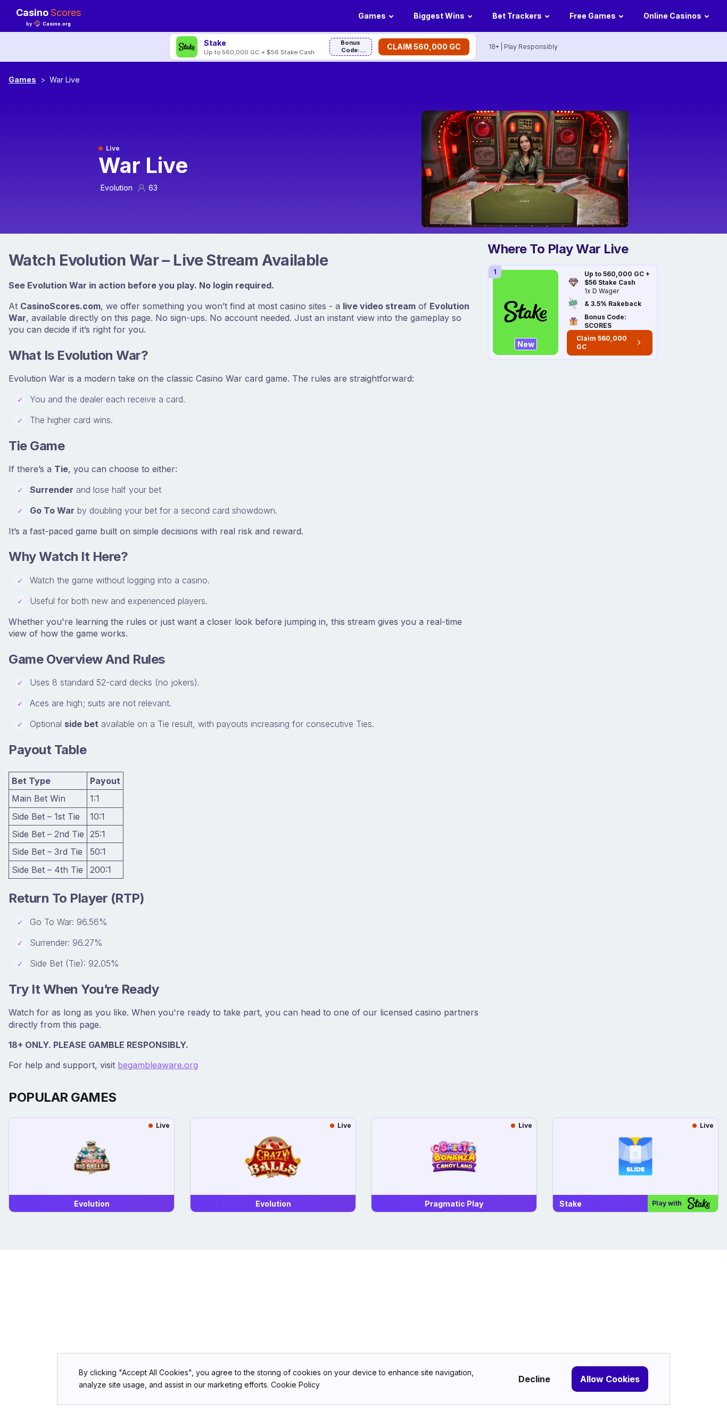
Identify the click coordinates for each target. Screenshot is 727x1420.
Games (372, 15)
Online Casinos (672, 15)
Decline (534, 1379)
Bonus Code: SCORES (350, 47)
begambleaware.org (158, 1065)
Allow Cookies (610, 1379)
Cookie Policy (295, 1384)
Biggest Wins (439, 15)
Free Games (592, 15)
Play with (667, 1203)
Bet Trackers (517, 15)
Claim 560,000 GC (424, 46)
